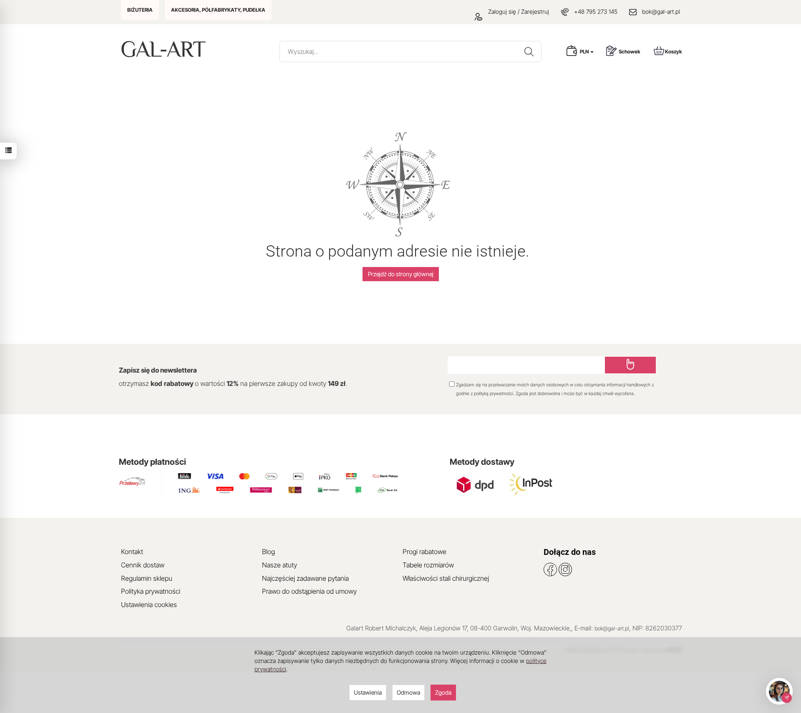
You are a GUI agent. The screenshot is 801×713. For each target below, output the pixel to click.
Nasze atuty (279, 565)
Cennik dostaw (142, 565)
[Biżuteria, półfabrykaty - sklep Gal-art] (165, 49)
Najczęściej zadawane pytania (305, 578)
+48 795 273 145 (595, 11)
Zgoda (443, 692)
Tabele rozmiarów (428, 565)
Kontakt (132, 551)
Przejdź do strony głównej (400, 273)
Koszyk (673, 51)
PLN (584, 51)
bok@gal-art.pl (661, 11)
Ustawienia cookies (149, 604)
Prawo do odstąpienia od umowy (309, 591)
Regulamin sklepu (146, 578)
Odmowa (408, 692)
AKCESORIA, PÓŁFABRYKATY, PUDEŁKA (218, 10)
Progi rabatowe (424, 551)
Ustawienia (368, 692)
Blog (268, 551)
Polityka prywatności (150, 591)
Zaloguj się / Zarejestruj (517, 11)
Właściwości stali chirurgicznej (446, 578)
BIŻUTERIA (140, 10)
